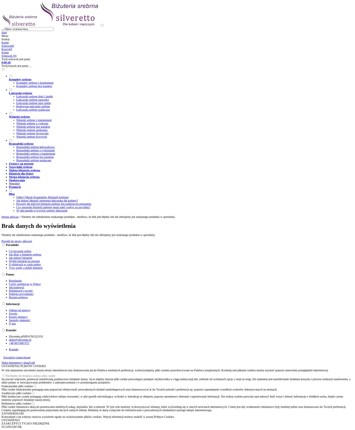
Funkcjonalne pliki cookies (17, 386)
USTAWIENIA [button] (10, 420)
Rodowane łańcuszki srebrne (33, 106)
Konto (5, 42)
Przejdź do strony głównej (16, 241)
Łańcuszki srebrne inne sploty (33, 103)
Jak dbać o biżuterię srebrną (25, 254)
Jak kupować (16, 287)
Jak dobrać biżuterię (20, 257)
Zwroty (13, 313)
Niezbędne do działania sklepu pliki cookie (30, 375)
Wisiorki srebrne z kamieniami (34, 120)
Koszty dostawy (18, 316)
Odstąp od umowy (20, 310)
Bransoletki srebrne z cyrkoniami (35, 150)
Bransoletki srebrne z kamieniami (35, 153)
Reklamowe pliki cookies (16, 403)
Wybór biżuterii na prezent (24, 261)
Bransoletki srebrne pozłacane (33, 160)
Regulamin (15, 280)
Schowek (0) (8, 55)
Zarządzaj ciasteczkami (16, 357)
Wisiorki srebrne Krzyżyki (31, 136)
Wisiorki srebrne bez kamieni (33, 126)
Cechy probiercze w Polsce (25, 284)
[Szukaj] (2, 29)
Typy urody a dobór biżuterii (25, 267)
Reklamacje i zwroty (21, 290)
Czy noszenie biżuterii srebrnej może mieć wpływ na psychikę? (53, 207)
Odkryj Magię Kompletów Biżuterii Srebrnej (42, 197)
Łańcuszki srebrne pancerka (32, 99)
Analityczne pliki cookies (16, 393)
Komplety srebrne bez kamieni (34, 86)
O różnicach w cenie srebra (25, 264)
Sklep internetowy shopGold (18, 362)
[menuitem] (163, 81)
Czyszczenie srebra (20, 251)
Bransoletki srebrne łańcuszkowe (35, 147)
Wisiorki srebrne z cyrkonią (32, 123)
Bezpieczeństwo (18, 297)
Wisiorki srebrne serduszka (32, 130)
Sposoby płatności (19, 320)
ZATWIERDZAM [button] (12, 413)
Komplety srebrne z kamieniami (34, 82)
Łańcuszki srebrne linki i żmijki (34, 96)
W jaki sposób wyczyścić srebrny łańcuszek (41, 210)
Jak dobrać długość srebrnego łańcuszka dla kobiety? (47, 200)
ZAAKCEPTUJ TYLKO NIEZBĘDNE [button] (25, 423)
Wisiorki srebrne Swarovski (32, 133)
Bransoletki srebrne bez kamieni (35, 157)
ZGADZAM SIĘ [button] (11, 426)
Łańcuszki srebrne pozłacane (33, 109)
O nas (12, 323)
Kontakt (13, 349)
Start (4, 32)
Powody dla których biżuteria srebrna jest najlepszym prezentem (53, 203)
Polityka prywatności (21, 294)
